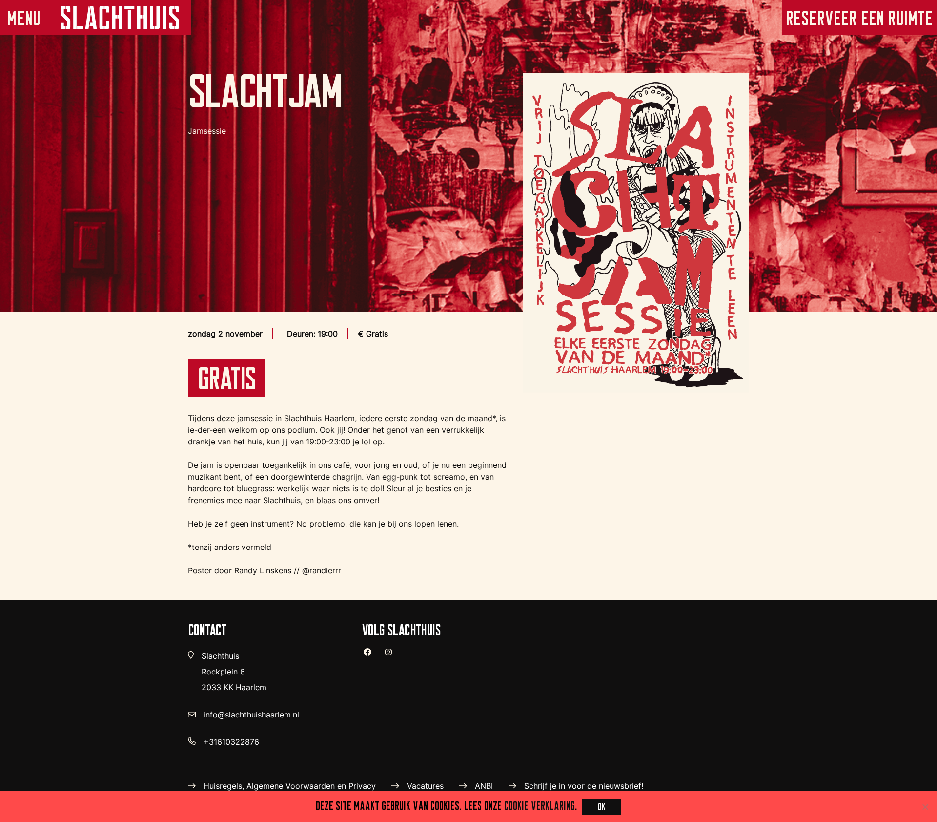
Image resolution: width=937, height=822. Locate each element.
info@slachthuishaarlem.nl (251, 714)
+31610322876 (231, 742)
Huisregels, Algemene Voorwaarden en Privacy (290, 786)
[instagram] (392, 656)
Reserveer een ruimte (859, 18)
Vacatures (425, 786)
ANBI (484, 786)
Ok (602, 806)
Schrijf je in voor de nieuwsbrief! (583, 786)
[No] (925, 807)
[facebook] (371, 656)
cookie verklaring (539, 805)
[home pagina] (119, 17)
